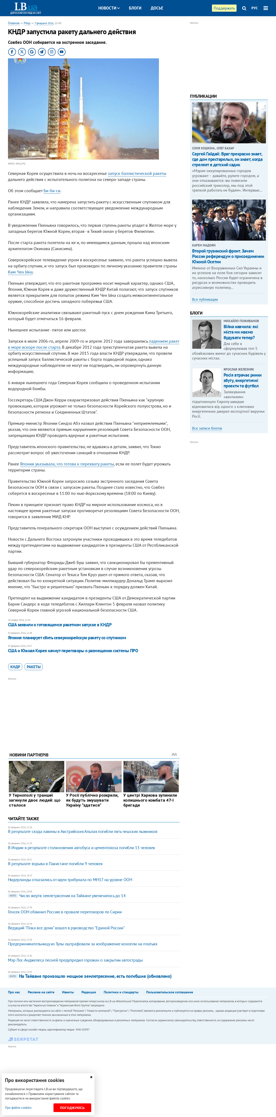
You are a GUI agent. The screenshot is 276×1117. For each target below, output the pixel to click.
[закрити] (91, 1077)
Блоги (135, 8)
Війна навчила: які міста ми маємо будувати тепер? (241, 332)
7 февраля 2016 (43, 23)
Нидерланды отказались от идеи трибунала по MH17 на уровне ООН (70, 879)
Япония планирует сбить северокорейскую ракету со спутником (67, 638)
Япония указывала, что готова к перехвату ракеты (67, 464)
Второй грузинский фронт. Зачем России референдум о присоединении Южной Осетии (228, 256)
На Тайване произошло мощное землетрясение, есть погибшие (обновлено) (91, 976)
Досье (157, 8)
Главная (14, 23)
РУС (254, 8)
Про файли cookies (18, 1108)
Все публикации (205, 299)
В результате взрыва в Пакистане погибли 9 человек (55, 863)
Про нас (14, 992)
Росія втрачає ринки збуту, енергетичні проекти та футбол (243, 380)
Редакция (89, 992)
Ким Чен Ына (20, 272)
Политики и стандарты (121, 992)
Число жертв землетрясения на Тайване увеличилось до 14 (67, 895)
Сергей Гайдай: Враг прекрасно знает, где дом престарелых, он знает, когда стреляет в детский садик (227, 159)
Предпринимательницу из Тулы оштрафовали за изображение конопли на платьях (82, 944)
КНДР (15, 666)
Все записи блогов (207, 428)
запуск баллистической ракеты (137, 173)
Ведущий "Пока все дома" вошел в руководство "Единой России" (66, 928)
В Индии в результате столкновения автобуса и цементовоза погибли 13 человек (81, 847)
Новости (107, 8)
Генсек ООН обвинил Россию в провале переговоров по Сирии (65, 912)
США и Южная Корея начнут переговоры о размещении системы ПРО (73, 651)
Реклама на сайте (41, 992)
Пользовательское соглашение (169, 992)
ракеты (34, 666)
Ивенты (68, 992)
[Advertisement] (94, 711)
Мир (27, 23)
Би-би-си (52, 190)
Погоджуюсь (72, 1108)
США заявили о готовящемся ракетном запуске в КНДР (59, 625)
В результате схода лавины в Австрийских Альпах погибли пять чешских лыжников (82, 831)
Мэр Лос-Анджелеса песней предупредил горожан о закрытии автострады (75, 960)
